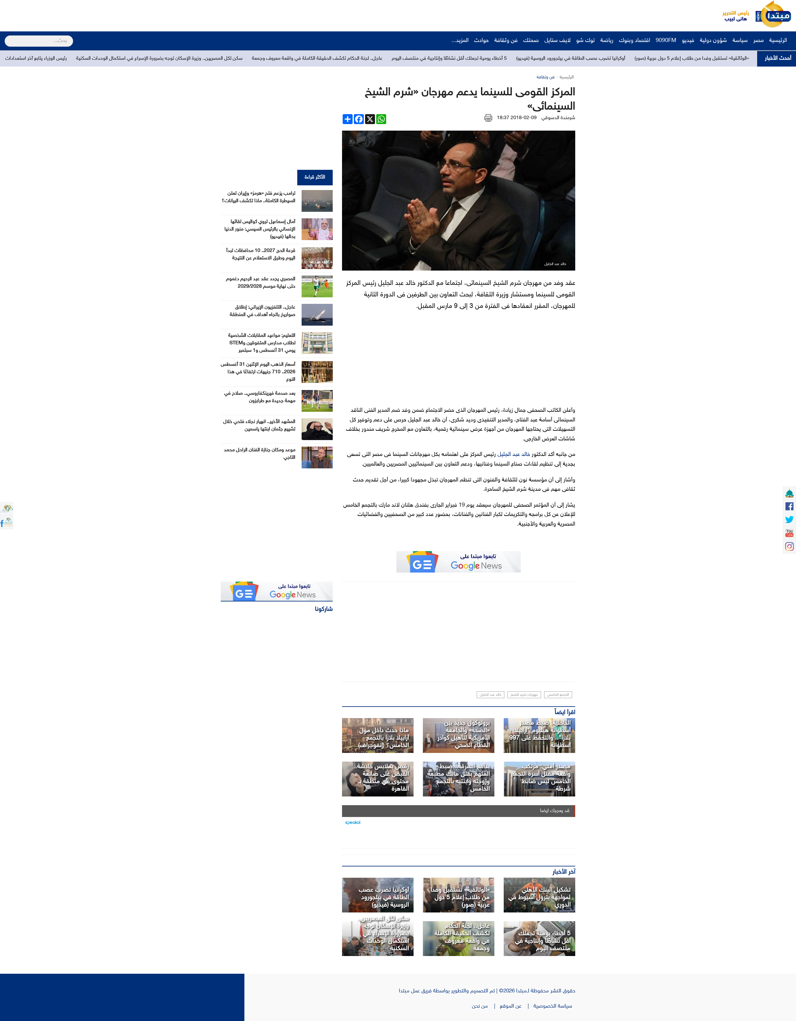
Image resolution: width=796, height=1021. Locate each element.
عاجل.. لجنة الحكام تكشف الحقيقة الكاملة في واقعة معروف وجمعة (417, 59)
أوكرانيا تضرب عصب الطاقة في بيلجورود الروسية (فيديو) (671, 59)
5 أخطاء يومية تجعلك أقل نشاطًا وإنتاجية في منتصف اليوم (549, 59)
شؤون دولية (713, 40)
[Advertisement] (117, 14)
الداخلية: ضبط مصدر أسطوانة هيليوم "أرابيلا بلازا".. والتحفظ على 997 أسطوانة (540, 734)
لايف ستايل (557, 40)
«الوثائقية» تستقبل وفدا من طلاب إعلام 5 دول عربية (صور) (460, 897)
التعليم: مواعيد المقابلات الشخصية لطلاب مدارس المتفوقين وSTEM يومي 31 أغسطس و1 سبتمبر (261, 343)
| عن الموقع (517, 1006)
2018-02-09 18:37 (517, 118)
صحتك (531, 40)
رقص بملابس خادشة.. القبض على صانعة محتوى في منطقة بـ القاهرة (381, 778)
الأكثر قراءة (315, 177)
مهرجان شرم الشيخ (524, 695)
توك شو (585, 40)
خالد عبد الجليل (513, 454)
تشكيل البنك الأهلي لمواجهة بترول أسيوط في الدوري (539, 897)
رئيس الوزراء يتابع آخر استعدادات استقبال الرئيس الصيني (113, 59)
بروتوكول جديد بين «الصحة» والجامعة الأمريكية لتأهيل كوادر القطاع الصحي (463, 734)
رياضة (606, 40)
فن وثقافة (506, 40)
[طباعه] (488, 118)
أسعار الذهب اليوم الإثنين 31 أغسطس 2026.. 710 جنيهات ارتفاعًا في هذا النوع (258, 372)
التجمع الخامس (558, 695)
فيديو (688, 40)
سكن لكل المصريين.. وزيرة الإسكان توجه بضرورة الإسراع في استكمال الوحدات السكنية (260, 59)
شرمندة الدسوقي (558, 118)
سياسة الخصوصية (554, 1006)
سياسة (740, 40)
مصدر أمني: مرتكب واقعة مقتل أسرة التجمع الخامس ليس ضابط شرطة (541, 778)
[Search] (7, 37)
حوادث (481, 40)
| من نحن (486, 1006)
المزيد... (460, 40)
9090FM (666, 40)
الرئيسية (779, 40)
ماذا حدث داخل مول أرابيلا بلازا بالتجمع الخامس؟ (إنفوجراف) (383, 738)
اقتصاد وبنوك (634, 40)
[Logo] (732, 14)
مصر (758, 40)
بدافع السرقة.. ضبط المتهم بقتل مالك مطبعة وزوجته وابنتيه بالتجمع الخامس (459, 778)
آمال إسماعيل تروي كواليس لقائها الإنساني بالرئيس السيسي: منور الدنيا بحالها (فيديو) (259, 229)
